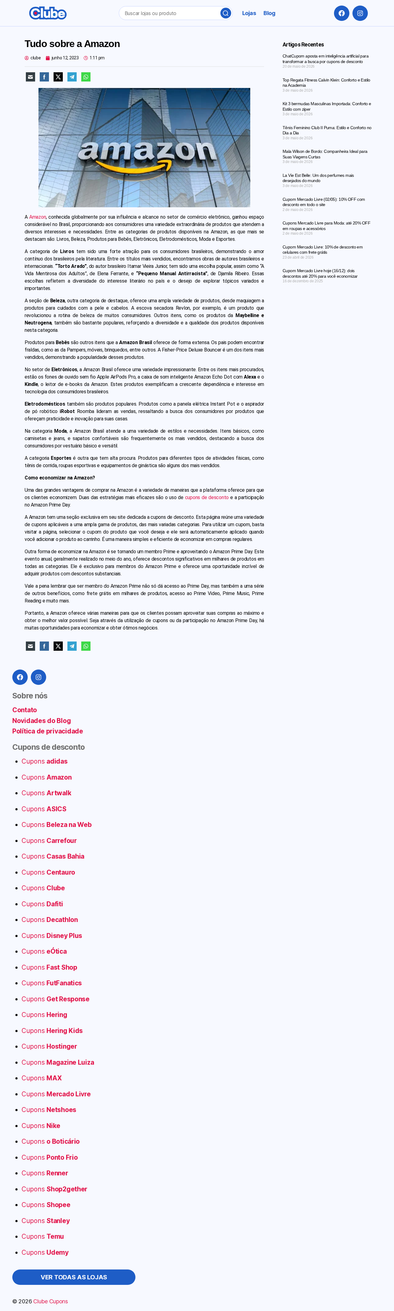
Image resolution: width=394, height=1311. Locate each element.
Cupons (45, 761)
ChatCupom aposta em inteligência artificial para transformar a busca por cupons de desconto (325, 59)
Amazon (37, 217)
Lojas (249, 13)
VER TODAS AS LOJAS (74, 1277)
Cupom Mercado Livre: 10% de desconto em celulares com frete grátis (323, 249)
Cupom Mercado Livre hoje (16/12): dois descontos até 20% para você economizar (320, 273)
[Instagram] (360, 13)
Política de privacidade (47, 731)
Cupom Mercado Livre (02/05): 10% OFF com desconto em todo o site (324, 202)
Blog (269, 13)
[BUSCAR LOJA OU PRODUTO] (225, 13)
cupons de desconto (207, 497)
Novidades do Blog (41, 721)
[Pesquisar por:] (174, 14)
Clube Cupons (50, 1301)
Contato (24, 710)
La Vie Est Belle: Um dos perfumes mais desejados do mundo (318, 178)
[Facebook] (341, 13)
